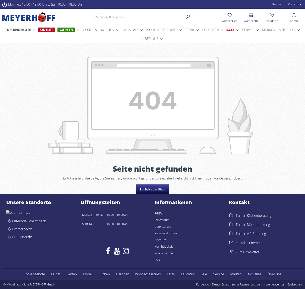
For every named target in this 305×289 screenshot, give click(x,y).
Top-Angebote (34, 274)
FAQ (157, 260)
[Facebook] (108, 251)
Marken (236, 274)
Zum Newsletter (247, 252)
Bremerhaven (22, 229)
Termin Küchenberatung (253, 215)
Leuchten (188, 274)
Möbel (88, 274)
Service (218, 274)
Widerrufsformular (166, 233)
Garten (72, 274)
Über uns (161, 240)
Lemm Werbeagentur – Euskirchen (279, 284)
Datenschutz (163, 227)
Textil (171, 274)
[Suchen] (188, 17)
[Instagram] (125, 251)
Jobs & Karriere (164, 253)
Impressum (162, 220)
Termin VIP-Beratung (251, 233)
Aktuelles (254, 274)
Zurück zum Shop (152, 189)
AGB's (158, 213)
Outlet (55, 274)
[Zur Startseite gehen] (28, 17)
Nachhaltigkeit (164, 246)
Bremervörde (22, 237)
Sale (204, 274)
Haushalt (122, 274)
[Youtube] (117, 251)
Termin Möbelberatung (253, 224)
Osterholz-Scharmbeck (29, 221)
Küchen (104, 274)
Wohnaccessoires (148, 274)
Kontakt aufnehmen (250, 243)
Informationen (173, 202)
